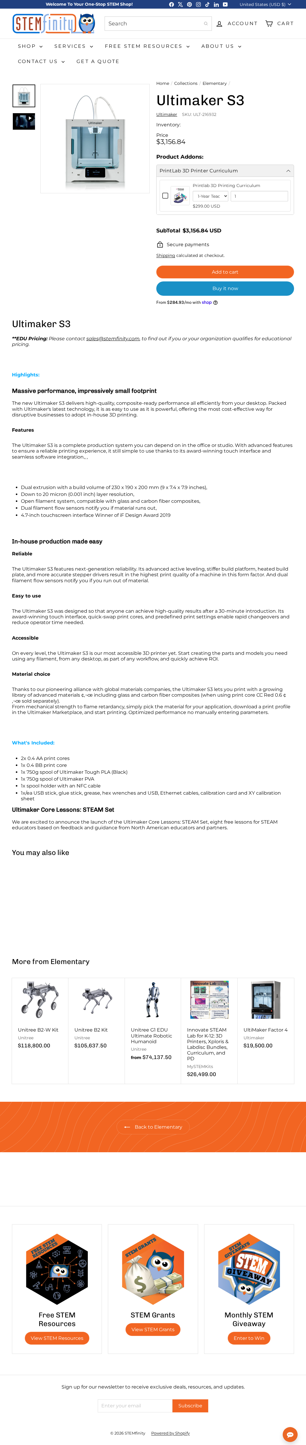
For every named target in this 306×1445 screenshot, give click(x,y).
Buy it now (225, 288)
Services (71, 46)
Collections (186, 83)
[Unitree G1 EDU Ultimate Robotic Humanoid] (153, 1022)
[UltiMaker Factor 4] (266, 1016)
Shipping (165, 255)
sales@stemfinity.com (113, 338)
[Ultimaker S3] (35, 904)
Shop (28, 46)
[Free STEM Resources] (57, 1269)
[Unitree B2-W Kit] (40, 1016)
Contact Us (39, 61)
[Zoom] (95, 138)
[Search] (206, 23)
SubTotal (168, 231)
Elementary (215, 83)
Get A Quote (98, 61)
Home (162, 83)
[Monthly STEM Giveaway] (249, 1269)
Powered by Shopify (170, 1433)
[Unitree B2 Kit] (96, 1016)
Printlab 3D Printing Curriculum (226, 185)
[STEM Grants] (153, 1269)
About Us (219, 46)
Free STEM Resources (145, 46)
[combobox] (158, 23)
